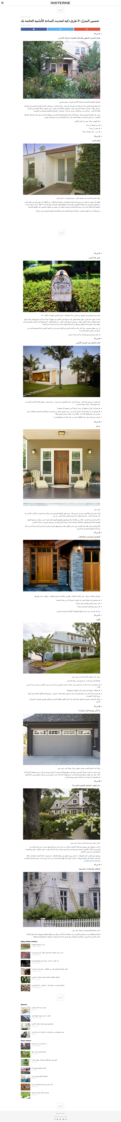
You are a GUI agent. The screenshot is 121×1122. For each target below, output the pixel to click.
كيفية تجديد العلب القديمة (39, 1007)
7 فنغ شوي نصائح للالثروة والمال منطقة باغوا (44, 1060)
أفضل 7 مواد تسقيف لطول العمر (41, 1016)
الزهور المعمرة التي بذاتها (39, 1052)
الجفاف (74, 117)
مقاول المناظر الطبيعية (91, 861)
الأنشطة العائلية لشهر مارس (40, 1076)
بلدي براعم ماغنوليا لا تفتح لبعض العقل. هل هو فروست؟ (47, 952)
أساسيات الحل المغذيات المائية (40, 1092)
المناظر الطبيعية (29, 858)
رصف (80, 408)
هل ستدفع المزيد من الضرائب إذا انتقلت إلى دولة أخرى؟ (48, 1032)
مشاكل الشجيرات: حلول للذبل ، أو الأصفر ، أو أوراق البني (48, 985)
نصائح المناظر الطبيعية (25, 17)
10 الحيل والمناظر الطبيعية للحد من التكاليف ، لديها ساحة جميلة (50, 969)
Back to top (60, 1113)
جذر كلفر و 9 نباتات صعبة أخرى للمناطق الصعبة (45, 961)
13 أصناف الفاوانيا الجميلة (39, 1068)
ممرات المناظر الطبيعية (38, 944)
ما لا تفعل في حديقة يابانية (39, 1043)
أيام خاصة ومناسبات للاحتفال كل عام (42, 1084)
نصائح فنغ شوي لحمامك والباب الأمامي (43, 1024)
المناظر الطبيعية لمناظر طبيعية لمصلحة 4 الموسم (45, 977)
